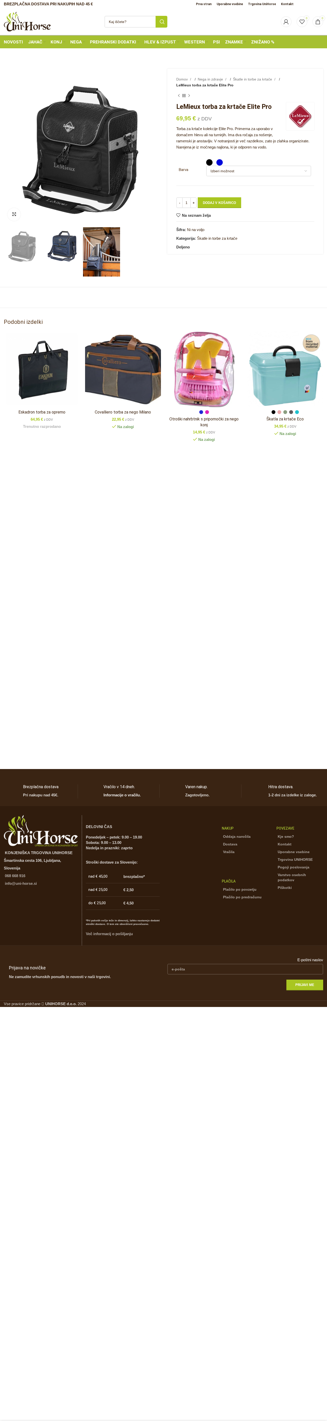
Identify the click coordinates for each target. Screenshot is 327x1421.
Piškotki (285, 888)
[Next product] (189, 95)
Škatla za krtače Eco (285, 419)
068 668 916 (15, 876)
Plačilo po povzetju (239, 889)
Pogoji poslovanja (293, 867)
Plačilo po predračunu (242, 897)
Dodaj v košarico (219, 203)
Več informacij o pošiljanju (109, 934)
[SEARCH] (161, 22)
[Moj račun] (286, 22)
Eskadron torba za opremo (41, 412)
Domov (182, 79)
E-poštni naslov (310, 960)
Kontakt (284, 844)
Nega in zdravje (211, 79)
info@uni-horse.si (21, 883)
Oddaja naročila (237, 836)
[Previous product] (178, 95)
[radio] (209, 162)
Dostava (230, 844)
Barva (183, 169)
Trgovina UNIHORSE (295, 859)
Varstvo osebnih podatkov (292, 877)
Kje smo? (286, 836)
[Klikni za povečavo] (14, 214)
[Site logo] (27, 21)
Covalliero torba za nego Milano (123, 412)
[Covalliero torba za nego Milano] (123, 369)
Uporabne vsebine (294, 852)
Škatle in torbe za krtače (253, 79)
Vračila (229, 852)
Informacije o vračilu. (122, 795)
